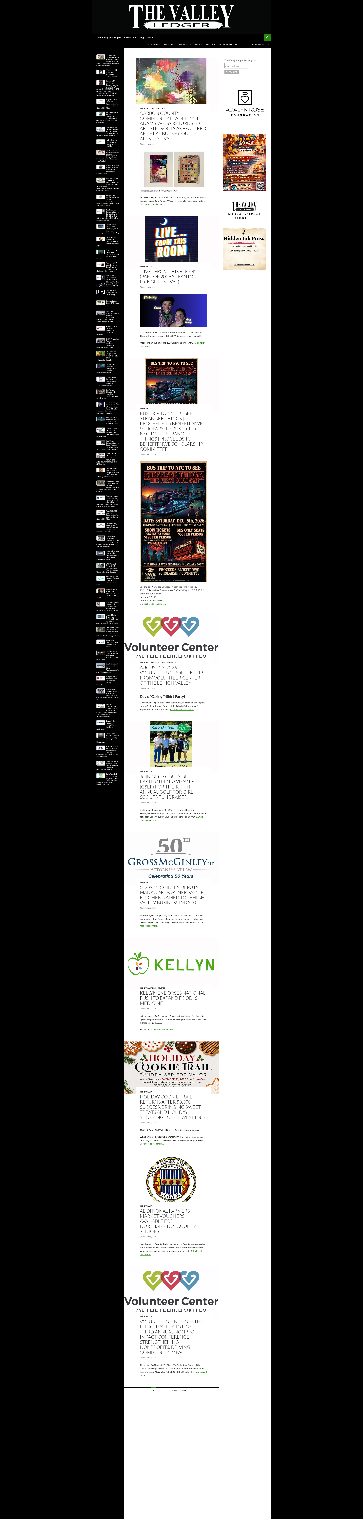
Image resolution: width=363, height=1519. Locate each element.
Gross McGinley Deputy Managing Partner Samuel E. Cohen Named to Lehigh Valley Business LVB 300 (173, 894)
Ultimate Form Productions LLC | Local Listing (112, 293)
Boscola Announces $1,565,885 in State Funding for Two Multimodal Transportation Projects (107, 381)
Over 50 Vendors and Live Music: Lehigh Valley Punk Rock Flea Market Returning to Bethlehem (107, 473)
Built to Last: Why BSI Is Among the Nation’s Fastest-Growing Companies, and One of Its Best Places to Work (107, 752)
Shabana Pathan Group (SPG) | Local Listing (112, 303)
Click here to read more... (152, 204)
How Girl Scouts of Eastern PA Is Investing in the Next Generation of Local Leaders (107, 432)
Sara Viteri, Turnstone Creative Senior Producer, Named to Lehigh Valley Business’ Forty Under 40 (107, 445)
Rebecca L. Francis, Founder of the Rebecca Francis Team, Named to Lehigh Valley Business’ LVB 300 (107, 606)
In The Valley (153, 44)
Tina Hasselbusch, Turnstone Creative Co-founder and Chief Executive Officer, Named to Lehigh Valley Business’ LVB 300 (107, 215)
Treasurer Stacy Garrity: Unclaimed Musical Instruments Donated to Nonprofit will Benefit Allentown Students (107, 200)
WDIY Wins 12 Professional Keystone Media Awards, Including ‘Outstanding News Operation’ (107, 568)
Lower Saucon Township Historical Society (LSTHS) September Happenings (107, 738)
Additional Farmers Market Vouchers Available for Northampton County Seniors (168, 1221)
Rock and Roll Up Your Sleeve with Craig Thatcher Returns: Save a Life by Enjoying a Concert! (107, 267)
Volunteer (171, 663)
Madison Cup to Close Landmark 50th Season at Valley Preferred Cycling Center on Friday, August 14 (107, 694)
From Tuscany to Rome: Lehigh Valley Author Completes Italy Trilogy (106, 593)
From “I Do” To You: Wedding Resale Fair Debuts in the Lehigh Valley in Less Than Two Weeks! (107, 765)
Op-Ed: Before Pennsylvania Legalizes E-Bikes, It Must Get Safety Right (107, 242)
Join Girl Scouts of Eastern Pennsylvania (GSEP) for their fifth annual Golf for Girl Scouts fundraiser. (167, 787)
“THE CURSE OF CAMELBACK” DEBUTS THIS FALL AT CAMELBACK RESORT (107, 254)
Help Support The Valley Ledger (256, 44)
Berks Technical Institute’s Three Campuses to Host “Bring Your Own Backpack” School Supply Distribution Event (107, 779)
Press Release (158, 108)
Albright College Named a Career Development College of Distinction (106, 681)
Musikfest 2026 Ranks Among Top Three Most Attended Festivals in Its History (107, 655)
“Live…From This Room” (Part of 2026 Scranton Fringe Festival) (168, 276)
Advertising (210, 44)
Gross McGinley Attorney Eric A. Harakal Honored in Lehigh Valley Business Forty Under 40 (107, 528)
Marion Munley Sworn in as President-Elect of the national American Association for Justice (107, 619)
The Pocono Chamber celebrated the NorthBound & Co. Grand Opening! (107, 394)
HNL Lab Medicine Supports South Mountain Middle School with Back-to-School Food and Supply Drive (107, 632)
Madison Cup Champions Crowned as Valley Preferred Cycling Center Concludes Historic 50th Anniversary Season (107, 541)
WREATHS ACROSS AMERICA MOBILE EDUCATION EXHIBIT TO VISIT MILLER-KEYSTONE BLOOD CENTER (107, 317)
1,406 (174, 1390)
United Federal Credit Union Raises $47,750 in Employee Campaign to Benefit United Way (107, 229)
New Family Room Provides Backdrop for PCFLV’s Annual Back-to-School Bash (107, 581)
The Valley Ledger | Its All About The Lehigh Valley (124, 37)
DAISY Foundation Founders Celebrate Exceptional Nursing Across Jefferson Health (107, 343)
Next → (186, 1390)
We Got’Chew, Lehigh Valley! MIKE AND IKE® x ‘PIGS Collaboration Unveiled (107, 356)
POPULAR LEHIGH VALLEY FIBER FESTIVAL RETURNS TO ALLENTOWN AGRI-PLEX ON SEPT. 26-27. (107, 459)
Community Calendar (228, 44)
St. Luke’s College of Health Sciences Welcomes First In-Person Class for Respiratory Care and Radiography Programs (107, 408)
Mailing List (168, 44)
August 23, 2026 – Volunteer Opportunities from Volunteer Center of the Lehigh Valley (172, 675)
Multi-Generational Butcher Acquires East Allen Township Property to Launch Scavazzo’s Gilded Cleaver (107, 486)
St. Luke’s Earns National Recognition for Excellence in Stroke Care (106, 725)
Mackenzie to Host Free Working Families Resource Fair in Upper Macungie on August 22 (107, 555)
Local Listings (183, 44)
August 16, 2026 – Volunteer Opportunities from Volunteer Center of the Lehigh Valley (107, 515)
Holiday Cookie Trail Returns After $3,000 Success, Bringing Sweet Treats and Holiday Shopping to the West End (172, 1107)
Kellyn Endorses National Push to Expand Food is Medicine (172, 998)
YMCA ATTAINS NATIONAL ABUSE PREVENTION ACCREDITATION (112, 421)
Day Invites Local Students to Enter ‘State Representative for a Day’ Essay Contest (107, 668)
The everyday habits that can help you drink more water (112, 643)
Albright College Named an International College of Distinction (106, 330)
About (197, 44)
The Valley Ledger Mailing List (240, 60)
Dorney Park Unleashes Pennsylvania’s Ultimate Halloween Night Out (106, 369)
